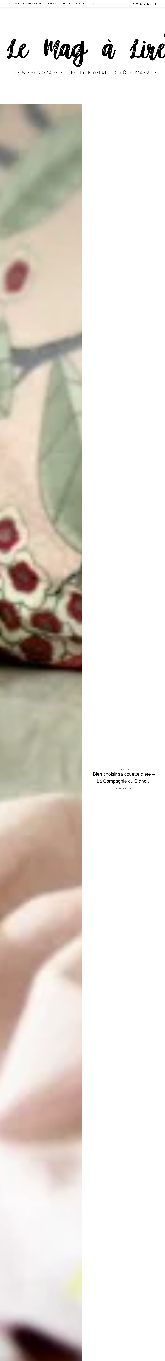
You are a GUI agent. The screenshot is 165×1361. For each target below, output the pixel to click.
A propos (14, 4)
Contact (95, 4)
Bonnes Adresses (33, 4)
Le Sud (50, 4)
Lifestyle (65, 4)
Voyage (80, 4)
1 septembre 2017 (123, 789)
